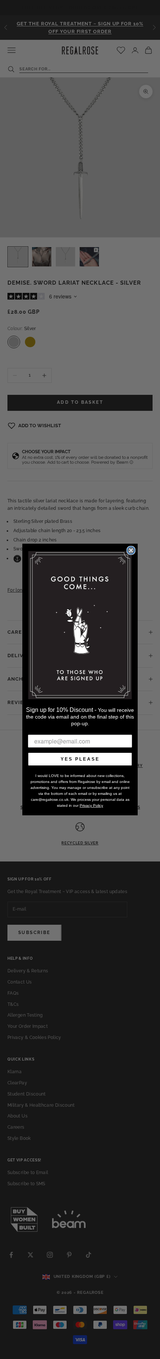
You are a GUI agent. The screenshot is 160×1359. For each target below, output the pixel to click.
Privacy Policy (91, 805)
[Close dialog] (131, 550)
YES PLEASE (80, 759)
